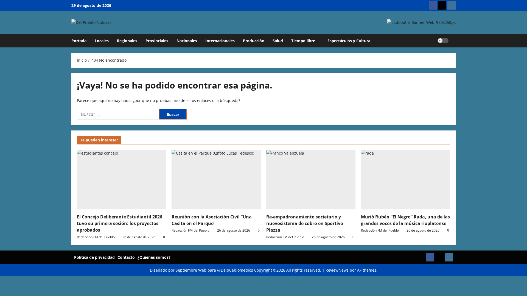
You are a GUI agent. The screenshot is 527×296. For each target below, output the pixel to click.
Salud (278, 40)
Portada (78, 40)
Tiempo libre (303, 40)
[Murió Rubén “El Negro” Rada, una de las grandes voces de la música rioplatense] (405, 179)
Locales (102, 40)
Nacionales (186, 40)
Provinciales (156, 40)
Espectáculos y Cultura (348, 40)
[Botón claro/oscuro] (443, 40)
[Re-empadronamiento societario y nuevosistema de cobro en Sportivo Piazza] (310, 179)
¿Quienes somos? (154, 257)
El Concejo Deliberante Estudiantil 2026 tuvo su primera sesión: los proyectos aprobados (119, 223)
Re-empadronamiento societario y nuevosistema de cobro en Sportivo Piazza (304, 223)
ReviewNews (337, 270)
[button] (454, 40)
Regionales (127, 40)
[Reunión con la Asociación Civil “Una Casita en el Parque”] (216, 179)
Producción (253, 40)
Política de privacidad (94, 257)
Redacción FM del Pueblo (96, 237)
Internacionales (220, 40)
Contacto (126, 257)
